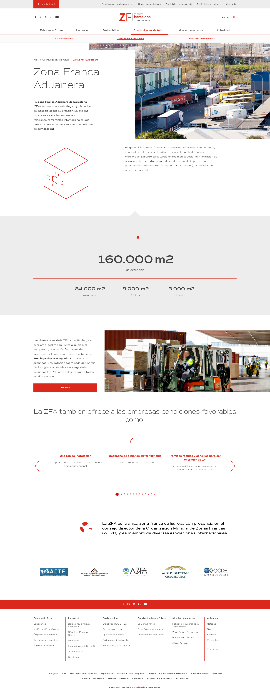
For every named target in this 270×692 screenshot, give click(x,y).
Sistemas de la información (159, 678)
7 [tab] (153, 494)
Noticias (211, 624)
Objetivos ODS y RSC (115, 624)
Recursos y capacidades (46, 640)
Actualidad (223, 30)
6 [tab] (147, 494)
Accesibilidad (182, 678)
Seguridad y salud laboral (116, 645)
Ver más (78, 387)
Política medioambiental (116, 640)
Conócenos (39, 624)
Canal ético (137, 678)
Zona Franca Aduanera (130, 38)
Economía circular (112, 629)
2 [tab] (123, 494)
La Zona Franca (64, 38)
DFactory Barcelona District (79, 633)
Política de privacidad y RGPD (131, 673)
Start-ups (73, 657)
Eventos (211, 634)
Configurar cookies (57, 673)
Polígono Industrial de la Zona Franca (185, 625)
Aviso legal (217, 673)
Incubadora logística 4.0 (81, 646)
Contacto (231, 4)
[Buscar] (234, 17)
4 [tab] (135, 494)
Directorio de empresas (201, 38)
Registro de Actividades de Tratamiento (168, 673)
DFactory (73, 640)
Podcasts (212, 640)
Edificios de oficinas (183, 637)
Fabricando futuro (51, 30)
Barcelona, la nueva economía (79, 625)
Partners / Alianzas (44, 645)
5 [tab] (141, 494)
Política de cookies (200, 673)
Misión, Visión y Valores (46, 629)
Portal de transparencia (179, 4)
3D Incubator (75, 651)
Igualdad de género (113, 634)
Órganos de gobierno (45, 634)
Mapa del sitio (107, 673)
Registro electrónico (149, 4)
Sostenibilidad (111, 30)
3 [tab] (129, 494)
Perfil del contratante (209, 4)
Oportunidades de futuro (149, 30)
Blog (209, 629)
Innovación (82, 30)
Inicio (36, 60)
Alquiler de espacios (190, 30)
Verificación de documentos (117, 4)
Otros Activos (180, 643)
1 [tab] (117, 494)
